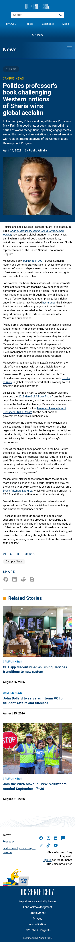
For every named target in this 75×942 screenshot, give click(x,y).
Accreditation (37, 924)
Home (12, 69)
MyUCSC (11, 23)
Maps (65, 23)
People (29, 23)
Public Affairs (38, 150)
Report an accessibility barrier (38, 901)
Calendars (48, 23)
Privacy (37, 918)
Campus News (14, 561)
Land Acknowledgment (37, 907)
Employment (38, 913)
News (10, 49)
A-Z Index (37, 35)
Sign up (47, 860)
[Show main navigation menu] (69, 49)
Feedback (8, 841)
